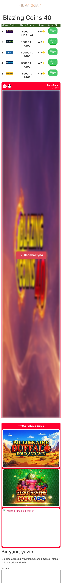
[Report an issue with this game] (5, 86)
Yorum (6, 568)
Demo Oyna (31, 448)
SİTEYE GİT (53, 31)
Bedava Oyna (33, 255)
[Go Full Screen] (9, 86)
